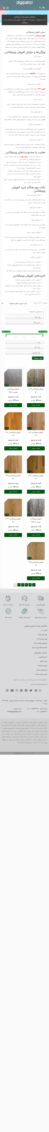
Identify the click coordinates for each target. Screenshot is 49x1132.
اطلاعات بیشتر (36, 405)
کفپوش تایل (16, 20)
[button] (7, 8)
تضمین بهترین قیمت (41, 674)
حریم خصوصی (43, 657)
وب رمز (16, 753)
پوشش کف (31, 20)
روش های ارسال (42, 634)
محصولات (39, 20)
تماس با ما (44, 630)
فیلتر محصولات (37, 358)
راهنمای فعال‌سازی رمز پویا (39, 647)
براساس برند (8, 20)
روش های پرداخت (42, 639)
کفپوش (24, 20)
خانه (44, 20)
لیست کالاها (43, 661)
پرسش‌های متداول (41, 670)
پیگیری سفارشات (42, 665)
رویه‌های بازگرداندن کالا (40, 643)
